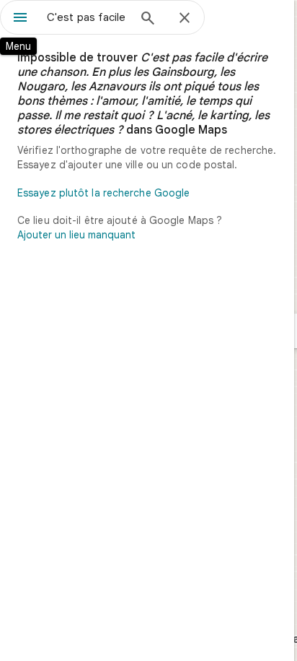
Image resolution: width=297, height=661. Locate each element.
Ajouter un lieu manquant (76, 234)
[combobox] (87, 17)
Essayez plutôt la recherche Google (103, 192)
